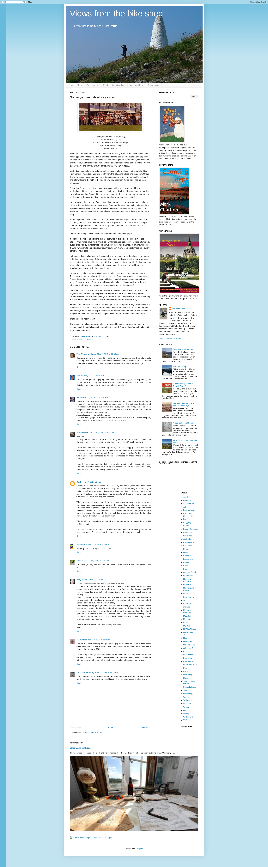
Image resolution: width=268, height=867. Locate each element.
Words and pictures (80, 748)
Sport (185, 690)
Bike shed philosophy (188, 514)
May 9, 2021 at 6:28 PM (92, 580)
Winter (186, 707)
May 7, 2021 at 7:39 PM (94, 482)
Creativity (187, 546)
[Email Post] (107, 336)
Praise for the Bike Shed (97, 85)
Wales (186, 697)
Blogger (139, 849)
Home (70, 85)
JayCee (79, 376)
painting (186, 651)
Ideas (185, 593)
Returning (187, 675)
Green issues (189, 575)
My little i (187, 626)
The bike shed (178, 309)
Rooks (186, 678)
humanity (187, 584)
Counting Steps (118, 85)
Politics (186, 671)
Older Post (145, 727)
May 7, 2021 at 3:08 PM (94, 376)
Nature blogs (153, 85)
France (186, 569)
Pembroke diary (190, 665)
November (187, 641)
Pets (185, 668)
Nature (186, 638)
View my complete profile (170, 338)
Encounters (188, 559)
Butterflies (187, 532)
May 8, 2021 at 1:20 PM (98, 561)
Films (185, 566)
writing (186, 713)
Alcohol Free (188, 503)
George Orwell (189, 572)
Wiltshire (187, 703)
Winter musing (179, 366)
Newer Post (75, 727)
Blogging (187, 522)
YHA (185, 720)
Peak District (188, 661)
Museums (187, 619)
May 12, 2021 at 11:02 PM (99, 640)
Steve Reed (81, 640)
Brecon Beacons (190, 529)
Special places (189, 687)
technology (188, 694)
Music (185, 622)
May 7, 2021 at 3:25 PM (97, 397)
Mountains (187, 616)
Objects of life (189, 645)
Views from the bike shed (116, 13)
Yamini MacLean (84, 433)
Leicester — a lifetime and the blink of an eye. (184, 404)
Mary (78, 580)
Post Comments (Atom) (92, 732)
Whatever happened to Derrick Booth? (183, 385)
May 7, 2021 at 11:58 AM (108, 354)
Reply (79, 367)
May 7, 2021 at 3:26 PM (103, 433)
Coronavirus (188, 542)
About (79, 85)
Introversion (188, 597)
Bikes (185, 519)
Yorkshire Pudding (85, 672)
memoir (89, 339)
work (185, 710)
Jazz (185, 600)
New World (81, 544)
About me (81, 339)
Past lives (187, 658)
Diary (185, 549)
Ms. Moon (81, 397)
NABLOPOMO (189, 629)
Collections (188, 539)
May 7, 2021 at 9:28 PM (98, 544)
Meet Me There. (137, 85)
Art (184, 507)
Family (186, 562)
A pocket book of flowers (184, 423)
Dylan (185, 552)
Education (187, 555)
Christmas (187, 536)
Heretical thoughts (187, 580)
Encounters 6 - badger (183, 349)
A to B (185, 497)
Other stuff (188, 648)
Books (186, 526)
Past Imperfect (189, 655)
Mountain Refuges (187, 611)
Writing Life (188, 717)
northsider (81, 561)
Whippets (187, 700)
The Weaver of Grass (86, 354)
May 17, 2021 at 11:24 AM (106, 672)
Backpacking (188, 510)
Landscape (188, 603)
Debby (79, 482)
